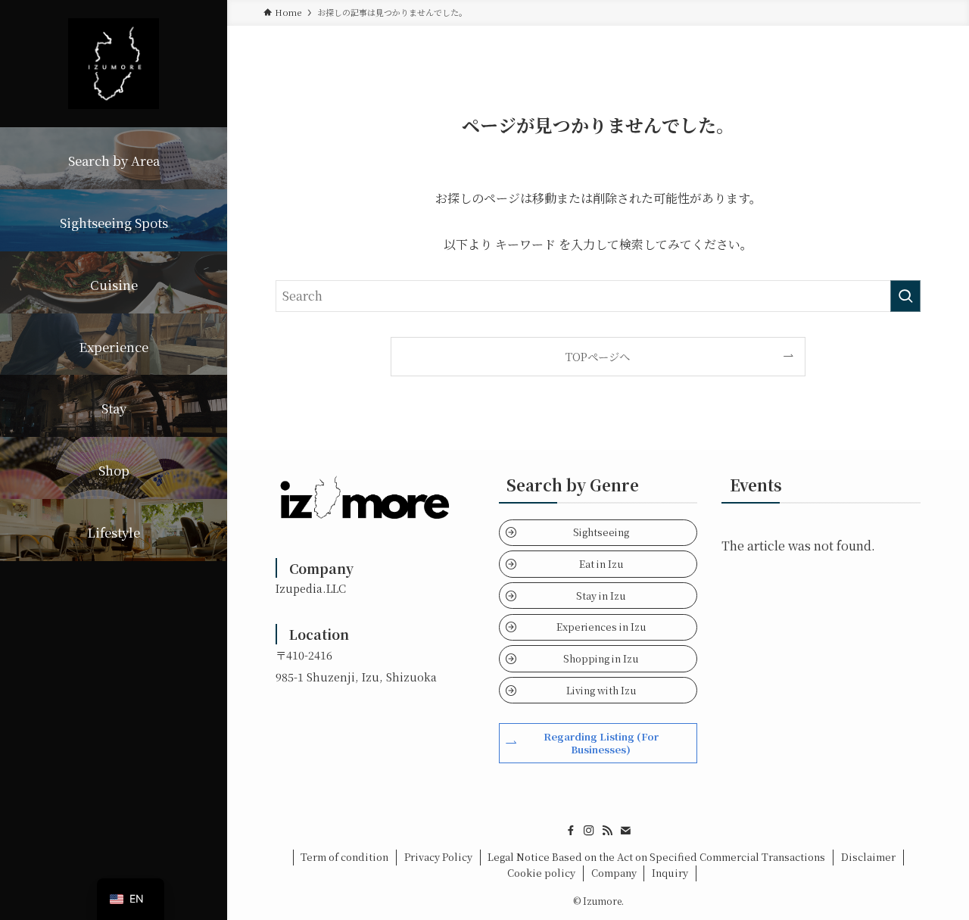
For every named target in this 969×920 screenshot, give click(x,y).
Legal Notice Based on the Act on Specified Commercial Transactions (656, 857)
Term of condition (344, 857)
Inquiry (670, 872)
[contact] (625, 830)
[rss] (607, 830)
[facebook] (571, 830)
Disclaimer (868, 857)
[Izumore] (113, 63)
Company (614, 872)
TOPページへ (598, 356)
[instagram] (589, 830)
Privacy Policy (438, 857)
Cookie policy (541, 872)
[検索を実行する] (905, 296)
